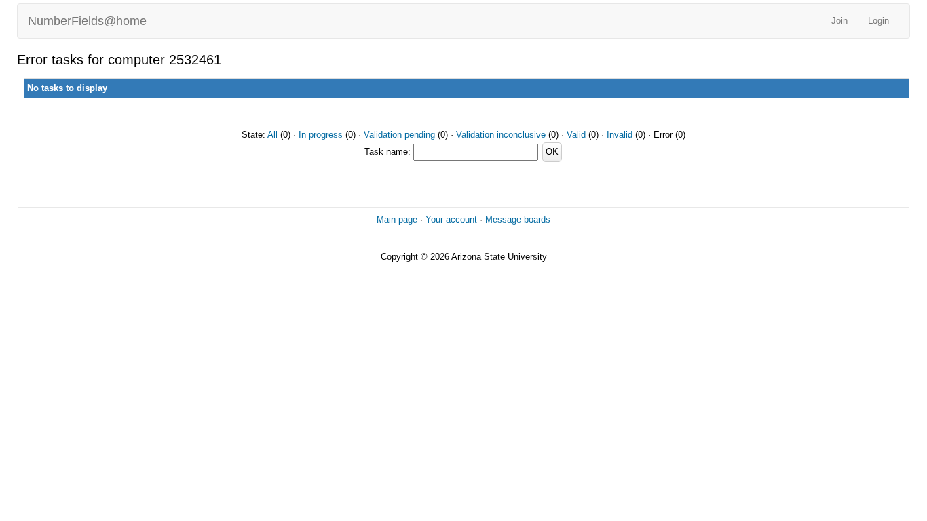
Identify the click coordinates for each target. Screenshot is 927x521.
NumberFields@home (87, 21)
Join (839, 21)
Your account (451, 219)
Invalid (619, 135)
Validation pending (399, 135)
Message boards (517, 219)
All (272, 135)
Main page (397, 219)
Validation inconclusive (501, 135)
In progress (321, 135)
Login (878, 21)
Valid (576, 135)
